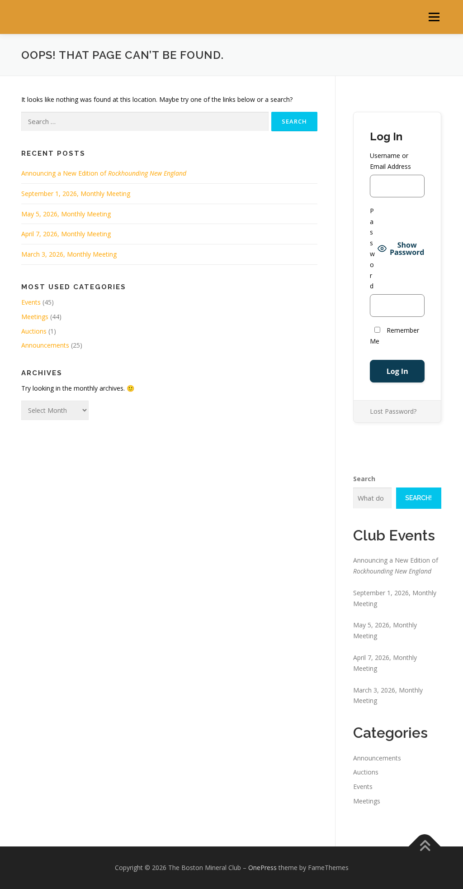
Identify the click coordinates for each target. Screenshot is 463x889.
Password (372, 248)
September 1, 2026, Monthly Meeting (75, 193)
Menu (434, 17)
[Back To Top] (425, 846)
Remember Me (394, 335)
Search (364, 478)
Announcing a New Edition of (103, 173)
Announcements (45, 345)
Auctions (34, 331)
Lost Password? (393, 411)
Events (31, 302)
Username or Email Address (390, 161)
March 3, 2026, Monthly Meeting (69, 254)
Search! (418, 498)
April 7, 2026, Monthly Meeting (66, 233)
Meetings (34, 316)
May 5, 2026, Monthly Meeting (66, 214)
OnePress (262, 867)
